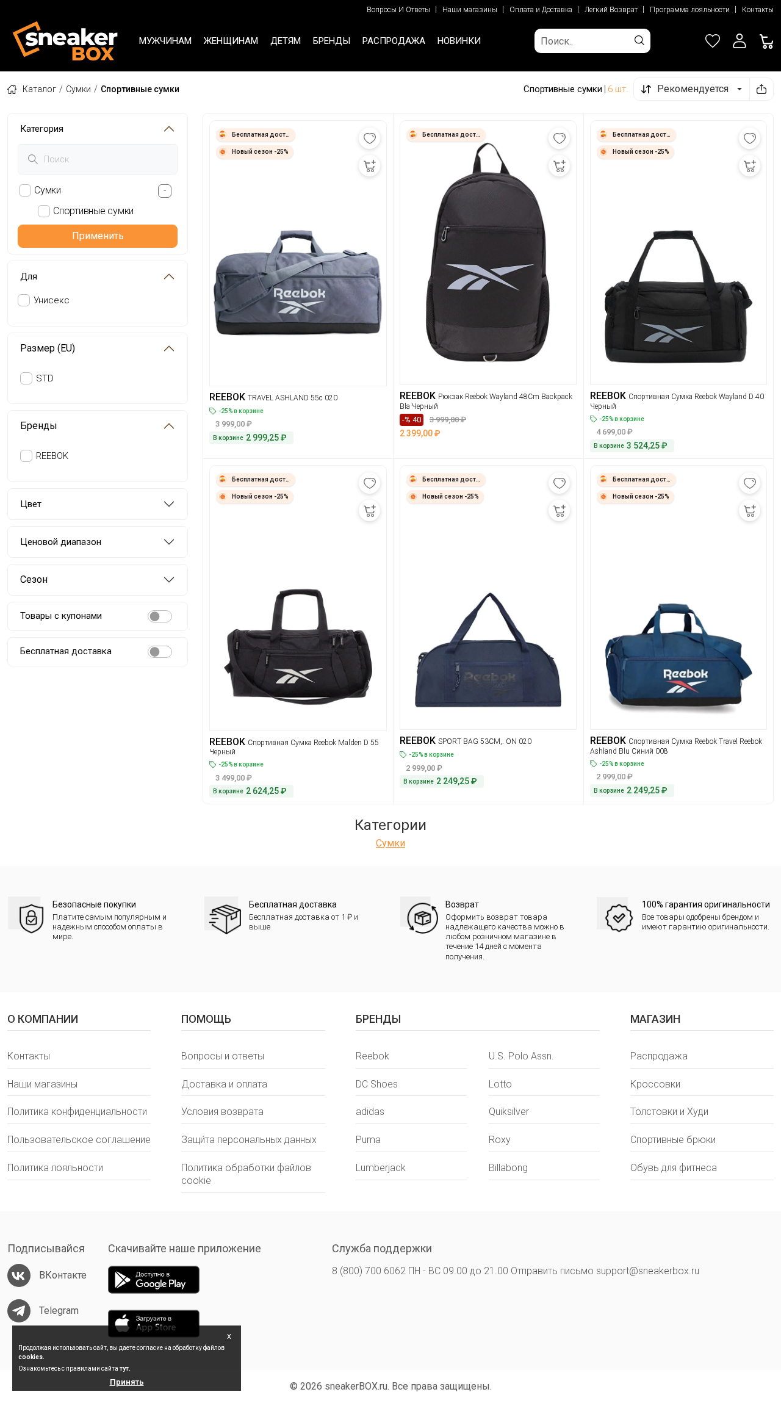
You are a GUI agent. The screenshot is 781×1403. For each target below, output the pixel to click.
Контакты (758, 9)
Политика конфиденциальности (77, 1111)
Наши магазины (469, 9)
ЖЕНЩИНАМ (231, 40)
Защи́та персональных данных (249, 1139)
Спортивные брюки (673, 1139)
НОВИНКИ (459, 40)
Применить (98, 236)
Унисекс (52, 300)
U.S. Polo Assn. (521, 1056)
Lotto (500, 1084)
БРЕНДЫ (331, 40)
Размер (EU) (47, 348)
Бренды (38, 425)
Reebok (372, 1056)
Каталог (39, 89)
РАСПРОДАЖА (393, 40)
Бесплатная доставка (66, 651)
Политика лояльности (55, 1168)
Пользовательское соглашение (79, 1139)
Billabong (508, 1168)
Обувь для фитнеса (673, 1168)
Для (28, 276)
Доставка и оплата (224, 1084)
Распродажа (659, 1056)
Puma (368, 1139)
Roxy (500, 1139)
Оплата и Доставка (540, 9)
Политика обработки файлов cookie (246, 1174)
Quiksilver (509, 1111)
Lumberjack (381, 1168)
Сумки (78, 89)
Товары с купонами (61, 615)
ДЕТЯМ (285, 40)
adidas (370, 1111)
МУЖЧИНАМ (165, 40)
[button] (739, 41)
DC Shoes (377, 1084)
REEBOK (52, 455)
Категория (41, 128)
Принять (127, 1382)
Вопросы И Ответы (398, 9)
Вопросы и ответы (222, 1056)
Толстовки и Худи (669, 1111)
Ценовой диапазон (60, 541)
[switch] (160, 616)
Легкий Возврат (611, 9)
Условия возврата (222, 1111)
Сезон (34, 579)
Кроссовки (655, 1084)
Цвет (30, 504)
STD (45, 378)
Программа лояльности (690, 9)
